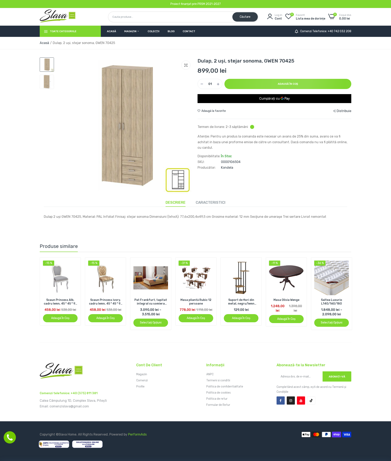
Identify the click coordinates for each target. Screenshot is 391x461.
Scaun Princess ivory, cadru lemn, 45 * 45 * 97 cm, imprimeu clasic (105, 302)
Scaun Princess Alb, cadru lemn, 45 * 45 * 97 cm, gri (60, 302)
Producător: (207, 167)
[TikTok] (311, 400)
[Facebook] (281, 400)
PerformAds (137, 434)
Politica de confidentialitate (224, 386)
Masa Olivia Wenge (286, 300)
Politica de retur (216, 398)
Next (341, 294)
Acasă (111, 31)
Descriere (176, 202)
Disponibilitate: (209, 156)
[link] (74, 264)
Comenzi (142, 380)
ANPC (210, 374)
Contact (189, 31)
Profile (140, 386)
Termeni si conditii (218, 380)
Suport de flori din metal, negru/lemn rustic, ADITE (241, 302)
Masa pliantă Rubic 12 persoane (195, 301)
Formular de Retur (218, 405)
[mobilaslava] (57, 16)
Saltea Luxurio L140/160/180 (331, 301)
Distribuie (344, 111)
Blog (171, 31)
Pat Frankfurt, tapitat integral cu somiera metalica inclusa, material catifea (150, 302)
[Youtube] (301, 400)
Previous (50, 294)
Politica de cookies (218, 392)
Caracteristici (210, 202)
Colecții (153, 31)
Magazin (130, 31)
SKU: (201, 162)
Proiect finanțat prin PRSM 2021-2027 (195, 4)
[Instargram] (291, 400)
